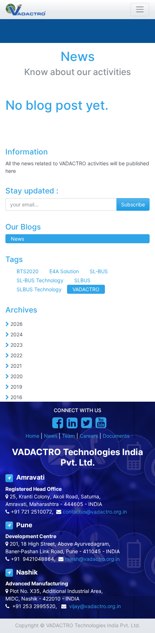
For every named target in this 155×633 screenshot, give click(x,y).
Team (68, 436)
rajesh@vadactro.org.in (92, 559)
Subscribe (133, 204)
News (50, 436)
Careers (89, 436)
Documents (116, 436)
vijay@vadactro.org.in (95, 606)
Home (32, 436)
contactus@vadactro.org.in (95, 511)
